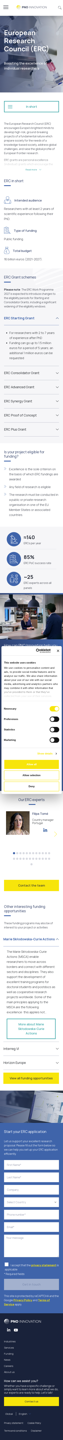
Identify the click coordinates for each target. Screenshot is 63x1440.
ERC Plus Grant (15, 429)
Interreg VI (11, 1049)
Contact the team (31, 885)
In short (31, 107)
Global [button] (16, 1414)
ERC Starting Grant (19, 318)
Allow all (32, 764)
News (7, 1360)
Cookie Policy (34, 1423)
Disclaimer (36, 1430)
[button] (60, 7)
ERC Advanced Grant (19, 387)
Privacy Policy (22, 1300)
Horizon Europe (14, 1063)
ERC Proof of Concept (20, 415)
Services (9, 1347)
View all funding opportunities (31, 1078)
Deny (32, 786)
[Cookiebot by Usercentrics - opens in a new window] (38, 651)
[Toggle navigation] (5, 7)
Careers (8, 1366)
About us (9, 1372)
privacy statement (43, 1265)
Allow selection (31, 775)
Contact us (31, 1401)
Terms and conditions (15, 1430)
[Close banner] (58, 651)
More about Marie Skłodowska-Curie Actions (31, 1028)
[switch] (54, 719)
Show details (45, 753)
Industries (10, 1341)
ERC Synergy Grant (18, 401)
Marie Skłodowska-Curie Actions (29, 939)
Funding (8, 1353)
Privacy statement (13, 1423)
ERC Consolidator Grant (21, 373)
